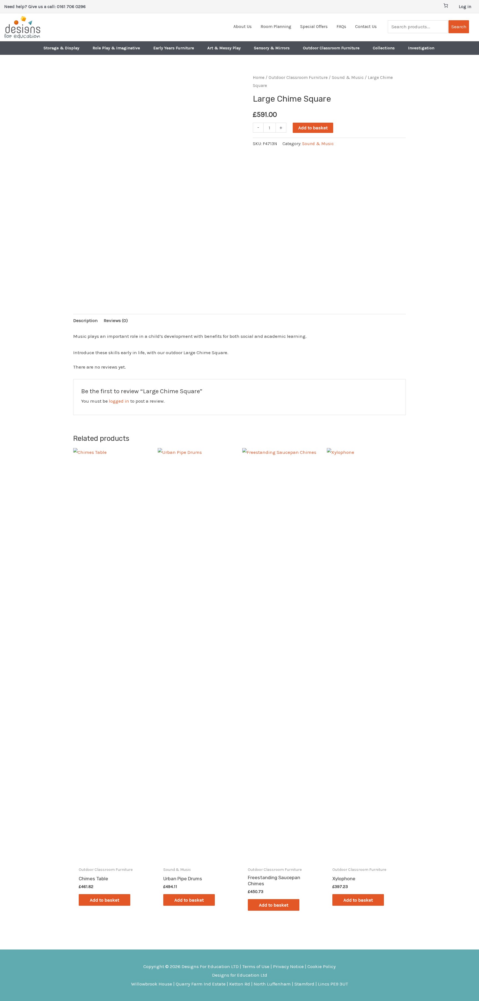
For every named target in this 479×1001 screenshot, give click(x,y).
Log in (465, 6)
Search (459, 26)
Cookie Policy (321, 966)
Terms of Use (255, 966)
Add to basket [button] (104, 900)
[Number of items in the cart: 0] (445, 5)
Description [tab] (85, 320)
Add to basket (313, 127)
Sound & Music (348, 77)
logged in (119, 401)
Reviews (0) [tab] (116, 320)
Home (258, 77)
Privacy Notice (288, 966)
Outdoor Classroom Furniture (298, 77)
